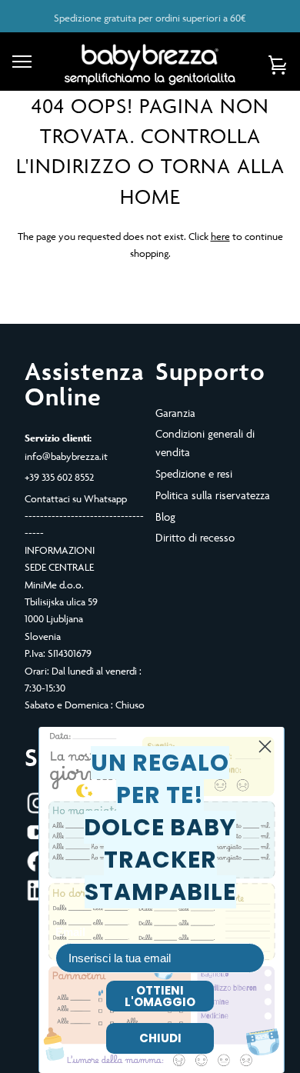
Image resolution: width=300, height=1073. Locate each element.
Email (70, 931)
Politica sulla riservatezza (212, 495)
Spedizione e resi (193, 473)
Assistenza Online (85, 383)
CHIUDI (160, 1038)
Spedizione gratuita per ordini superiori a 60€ (150, 18)
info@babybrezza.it (66, 456)
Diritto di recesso (195, 537)
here (220, 236)
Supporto (210, 370)
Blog (165, 516)
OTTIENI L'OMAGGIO (160, 996)
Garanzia (175, 412)
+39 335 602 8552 (59, 477)
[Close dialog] (265, 746)
